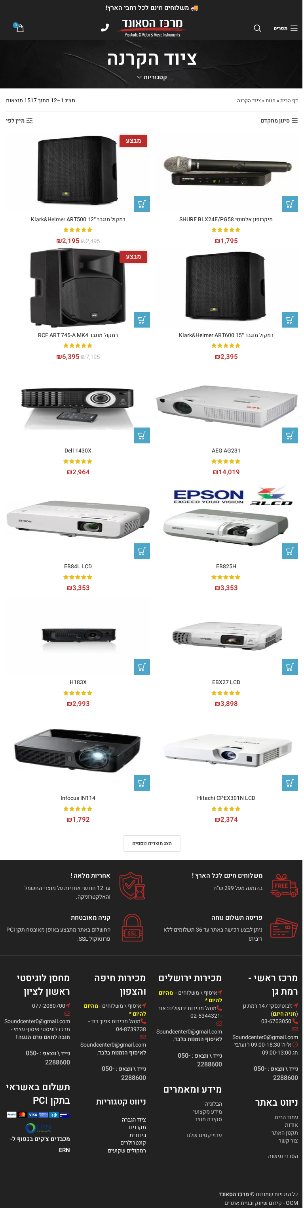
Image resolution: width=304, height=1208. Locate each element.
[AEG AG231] (226, 403)
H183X (78, 682)
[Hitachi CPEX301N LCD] (226, 751)
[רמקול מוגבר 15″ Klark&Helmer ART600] (226, 288)
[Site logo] (152, 28)
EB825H (226, 566)
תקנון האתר (285, 1133)
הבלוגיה (213, 1104)
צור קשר (288, 1141)
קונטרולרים (133, 1143)
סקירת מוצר (208, 1119)
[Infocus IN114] (78, 751)
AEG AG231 (226, 451)
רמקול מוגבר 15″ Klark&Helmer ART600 (226, 335)
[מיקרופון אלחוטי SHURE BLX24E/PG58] (226, 172)
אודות (291, 1125)
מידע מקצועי (207, 1112)
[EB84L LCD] (78, 519)
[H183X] (78, 635)
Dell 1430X (78, 451)
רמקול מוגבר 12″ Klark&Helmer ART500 (78, 219)
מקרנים (137, 1127)
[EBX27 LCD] (226, 635)
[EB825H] (226, 519)
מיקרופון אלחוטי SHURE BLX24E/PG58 (226, 219)
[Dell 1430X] (78, 403)
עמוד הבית (286, 1117)
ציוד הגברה (134, 1120)
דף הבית (289, 100)
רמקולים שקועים (127, 1151)
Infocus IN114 (78, 798)
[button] (290, 204)
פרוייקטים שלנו (204, 1135)
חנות (271, 100)
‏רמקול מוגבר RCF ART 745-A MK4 (78, 335)
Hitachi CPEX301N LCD (226, 798)
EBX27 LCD (226, 682)
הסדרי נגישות (283, 1156)
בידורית (137, 1135)
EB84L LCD (78, 566)
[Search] (258, 28)
